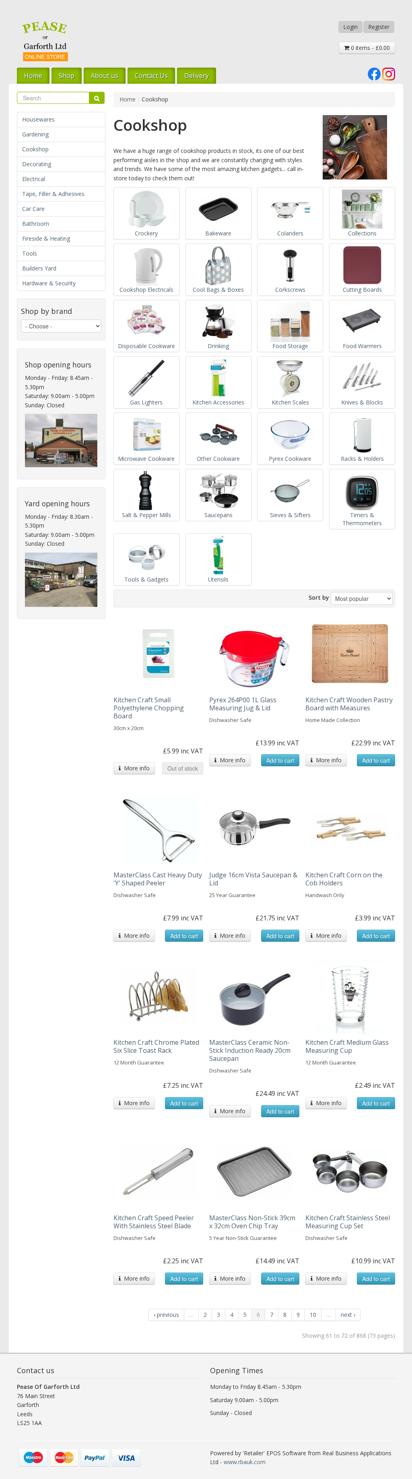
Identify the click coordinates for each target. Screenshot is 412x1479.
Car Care (33, 208)
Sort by (319, 597)
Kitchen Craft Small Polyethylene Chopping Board (148, 707)
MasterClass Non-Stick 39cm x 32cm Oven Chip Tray (252, 1221)
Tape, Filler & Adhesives (53, 194)
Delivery (196, 75)
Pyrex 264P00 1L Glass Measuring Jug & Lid (242, 703)
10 (313, 1314)
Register (378, 27)
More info (135, 768)
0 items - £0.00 (369, 48)
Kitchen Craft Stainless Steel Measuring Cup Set (347, 1221)
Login (350, 27)
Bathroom (35, 223)
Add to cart (280, 760)
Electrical (33, 179)
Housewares (38, 119)
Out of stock (182, 768)
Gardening (35, 134)
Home (33, 75)
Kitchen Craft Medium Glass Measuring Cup (347, 1046)
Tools (29, 253)
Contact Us (151, 75)
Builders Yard (39, 268)
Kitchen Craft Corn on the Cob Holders (344, 878)
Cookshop (35, 149)
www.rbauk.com (245, 1462)
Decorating (36, 164)
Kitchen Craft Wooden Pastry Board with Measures (349, 703)
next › (348, 1314)
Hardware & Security (49, 283)
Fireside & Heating (46, 238)
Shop (66, 75)
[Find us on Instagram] (388, 73)
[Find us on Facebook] (374, 73)
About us (104, 75)
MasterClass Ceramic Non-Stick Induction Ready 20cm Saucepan (249, 1050)
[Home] (45, 41)
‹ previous (166, 1314)
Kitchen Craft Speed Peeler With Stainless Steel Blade (153, 1221)
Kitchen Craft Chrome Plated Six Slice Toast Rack (156, 1046)
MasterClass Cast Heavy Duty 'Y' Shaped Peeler (157, 878)
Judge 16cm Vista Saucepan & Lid (253, 878)
